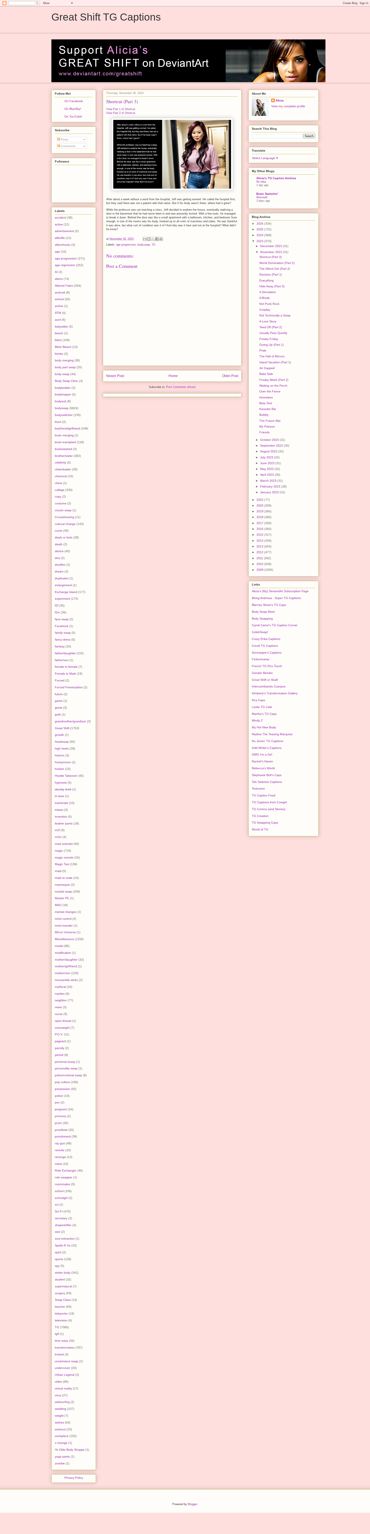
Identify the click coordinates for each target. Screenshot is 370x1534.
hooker (59, 769)
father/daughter (65, 653)
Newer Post (115, 376)
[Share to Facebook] (157, 239)
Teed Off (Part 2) (270, 327)
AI (56, 272)
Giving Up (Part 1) (271, 344)
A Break (264, 298)
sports (59, 1259)
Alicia (280, 100)
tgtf (57, 1334)
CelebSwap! (260, 632)
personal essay (65, 1061)
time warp (61, 1340)
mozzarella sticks (66, 980)
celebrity (60, 462)
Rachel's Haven (262, 761)
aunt (58, 319)
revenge (60, 1157)
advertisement (64, 231)
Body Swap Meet (263, 611)
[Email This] (145, 239)
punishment (63, 1136)
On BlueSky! (72, 108)
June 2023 (267, 463)
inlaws (59, 809)
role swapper (63, 1177)
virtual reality (63, 1388)
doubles (60, 564)
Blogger (192, 1504)
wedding (60, 1408)
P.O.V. (59, 1034)
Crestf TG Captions (265, 645)
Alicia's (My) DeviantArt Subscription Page (280, 591)
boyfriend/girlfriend (67, 428)
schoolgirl (61, 1198)
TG (153, 244)
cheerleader (63, 469)
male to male (63, 878)
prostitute (61, 1129)
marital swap (63, 891)
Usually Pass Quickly (273, 333)
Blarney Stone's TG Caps (269, 605)
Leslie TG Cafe (262, 707)
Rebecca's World (263, 768)
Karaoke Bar (267, 409)
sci (56, 1204)
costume (60, 503)
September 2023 (272, 445)
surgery (60, 1293)
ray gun (60, 1143)
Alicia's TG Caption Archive (276, 178)
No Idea (261, 181)
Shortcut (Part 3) (270, 257)
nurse (59, 1014)
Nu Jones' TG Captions (267, 741)
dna (57, 558)
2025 (260, 229)
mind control (63, 918)
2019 (260, 511)
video (58, 1381)
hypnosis (61, 782)
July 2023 (267, 457)
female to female (66, 666)
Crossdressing (64, 517)
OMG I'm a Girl (262, 754)
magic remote (64, 857)
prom (58, 1123)
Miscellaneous (64, 939)
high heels (62, 748)
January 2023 (270, 492)
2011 (260, 558)
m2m (58, 837)
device (59, 551)
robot (58, 1164)
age (57, 251)
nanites (60, 993)
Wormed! (261, 197)
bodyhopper (63, 394)
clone (58, 483)
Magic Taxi (62, 864)
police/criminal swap (68, 1075)
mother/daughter (66, 959)
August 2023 (269, 451)
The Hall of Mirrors (272, 356)
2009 (260, 569)
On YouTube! (73, 116)
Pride (262, 350)
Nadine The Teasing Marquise (272, 734)
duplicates (62, 578)
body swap (62, 374)
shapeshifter (63, 1225)
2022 (260, 499)
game (59, 700)
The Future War (270, 420)
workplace (62, 1436)
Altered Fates (64, 285)
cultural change (65, 524)
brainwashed (63, 449)
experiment (62, 598)
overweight (62, 1027)
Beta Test (265, 403)
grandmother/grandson (70, 721)
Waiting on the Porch (273, 385)
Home (173, 376)
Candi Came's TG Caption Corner (275, 625)
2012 (260, 552)
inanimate (61, 803)
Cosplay (264, 309)
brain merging (64, 435)
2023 (260, 241)
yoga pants (62, 1456)
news (58, 1007)
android (60, 292)
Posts (64, 139)
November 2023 (271, 252)
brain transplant (65, 442)
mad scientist (64, 843)
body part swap (65, 367)
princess (60, 1116)
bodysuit (60, 401)
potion (59, 1095)
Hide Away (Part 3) (272, 286)
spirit (58, 1252)
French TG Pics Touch (267, 666)
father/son (62, 660)
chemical (61, 476)
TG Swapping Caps (265, 822)
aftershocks (62, 244)
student (60, 1279)
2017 (260, 523)
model (59, 946)
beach (59, 333)
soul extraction (65, 1238)
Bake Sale (266, 374)
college (59, 490)
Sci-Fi (59, 1211)
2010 (260, 564)
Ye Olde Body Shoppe (70, 1449)
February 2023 (270, 486)
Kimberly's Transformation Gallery (275, 693)
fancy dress (62, 639)
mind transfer (64, 925)
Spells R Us (62, 1245)
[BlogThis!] (149, 239)
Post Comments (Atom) (180, 387)
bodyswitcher (64, 415)
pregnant (61, 1109)
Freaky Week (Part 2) (273, 380)
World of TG (260, 829)
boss (58, 421)
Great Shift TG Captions (106, 17)
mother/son (62, 973)
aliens (59, 278)
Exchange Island (66, 592)
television (61, 1320)
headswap (62, 741)
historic (59, 755)
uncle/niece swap (66, 1361)
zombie (60, 1463)
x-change (61, 1443)
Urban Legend (64, 1374)
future (59, 694)
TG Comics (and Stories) (268, 809)
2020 (260, 505)
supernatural (63, 1286)
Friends (264, 432)
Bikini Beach (63, 347)
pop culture (62, 1082)
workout (60, 1429)
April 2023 (267, 474)
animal (59, 299)
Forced (59, 680)
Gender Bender (262, 673)
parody (59, 1048)
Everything (266, 280)
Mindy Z (257, 720)
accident (60, 217)
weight (59, 1415)
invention (61, 816)
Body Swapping (262, 618)
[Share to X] (153, 239)
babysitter (61, 326)
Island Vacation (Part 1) (275, 362)
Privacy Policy (73, 1477)
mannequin (62, 884)
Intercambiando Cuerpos (268, 686)
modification (63, 952)
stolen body (62, 1272)
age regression (65, 265)
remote (59, 1150)
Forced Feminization (69, 687)
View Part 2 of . (121, 113)
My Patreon (267, 426)
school (59, 1191)
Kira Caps (258, 700)
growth (59, 734)
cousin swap (63, 510)
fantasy (60, 646)
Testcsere (258, 788)
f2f (56, 605)
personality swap (66, 1068)
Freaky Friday (268, 339)
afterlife (60, 238)
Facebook (61, 626)
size (57, 1231)
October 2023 (270, 439)
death (59, 544)
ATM (58, 313)
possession (62, 1089)
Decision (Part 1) (270, 274)
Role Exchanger (65, 1170)
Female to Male (65, 673)
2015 (260, 534)
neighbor (61, 1000)
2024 (260, 235)
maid (58, 871)
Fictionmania (260, 659)
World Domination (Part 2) (277, 263)
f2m (57, 612)
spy (57, 1265)
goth (58, 714)
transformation (65, 1347)
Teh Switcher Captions (267, 782)
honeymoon (63, 762)
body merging (64, 360)
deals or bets (63, 537)
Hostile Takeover (66, 775)
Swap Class (63, 1299)
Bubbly (264, 414)
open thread (63, 1021)
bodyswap (143, 244)
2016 (260, 529)
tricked (59, 1354)
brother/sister (64, 456)
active (59, 224)
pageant (60, 1041)
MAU (58, 905)
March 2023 (268, 480)
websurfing (62, 1402)
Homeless (266, 397)
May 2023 (267, 469)
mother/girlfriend (66, 966)
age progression (126, 244)
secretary (61, 1218)
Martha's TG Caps (264, 714)
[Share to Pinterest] (161, 239)
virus (58, 1395)
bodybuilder (63, 387)
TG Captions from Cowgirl (269, 802)
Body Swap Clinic (66, 381)
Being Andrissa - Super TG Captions (276, 598)
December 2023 (271, 246)
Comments (68, 146)
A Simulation (267, 292)
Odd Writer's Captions (267, 748)
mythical (60, 986)
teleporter (61, 1313)
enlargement (63, 585)
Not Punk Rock (269, 304)
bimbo (59, 353)
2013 (260, 546)
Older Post (230, 376)
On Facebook (73, 101)
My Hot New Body (264, 727)
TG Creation (260, 816)
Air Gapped (267, 368)
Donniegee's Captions (267, 652)
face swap (62, 619)
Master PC (62, 898)
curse (58, 530)
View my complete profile (288, 106)
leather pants (64, 823)
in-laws (59, 796)
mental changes (65, 912)
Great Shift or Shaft (265, 679)
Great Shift (62, 728)
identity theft (63, 789)
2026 (260, 223)
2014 (260, 540)
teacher (60, 1306)
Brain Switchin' (267, 193)
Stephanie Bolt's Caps (267, 775)
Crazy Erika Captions (266, 639)
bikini (58, 340)
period (59, 1055)
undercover (62, 1368)
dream (59, 571)
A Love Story (267, 321)
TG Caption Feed (263, 795)
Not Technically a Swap (275, 315)
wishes (59, 1422)
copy (58, 496)
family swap (63, 632)
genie (58, 707)
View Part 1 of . (121, 109)
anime (59, 306)
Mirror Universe (65, 932)
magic (59, 850)
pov (57, 1102)
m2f (57, 830)
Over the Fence (269, 391)
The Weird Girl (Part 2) (274, 268)
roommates (62, 1184)
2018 (260, 517)
